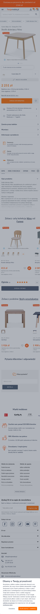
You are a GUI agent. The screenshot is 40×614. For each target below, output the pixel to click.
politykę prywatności (9, 603)
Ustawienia (12, 608)
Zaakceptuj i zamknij (28, 608)
